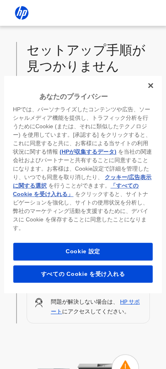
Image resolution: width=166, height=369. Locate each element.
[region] (83, 185)
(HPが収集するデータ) (88, 151)
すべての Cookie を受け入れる (83, 274)
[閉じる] (151, 85)
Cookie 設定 (83, 251)
